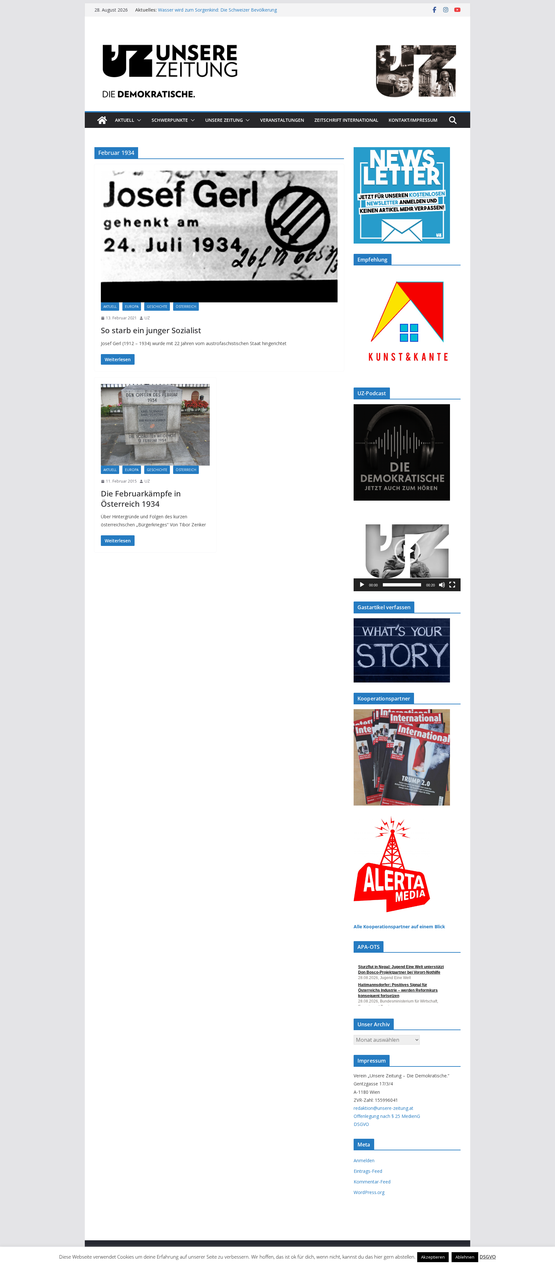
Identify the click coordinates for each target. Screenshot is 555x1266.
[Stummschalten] (442, 585)
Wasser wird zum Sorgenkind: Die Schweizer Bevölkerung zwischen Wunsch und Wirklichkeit (217, 13)
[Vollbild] (452, 585)
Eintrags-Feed (368, 1171)
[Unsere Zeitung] (277, 36)
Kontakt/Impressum (413, 120)
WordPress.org (369, 1192)
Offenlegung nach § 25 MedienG (387, 1116)
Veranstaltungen (282, 120)
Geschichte (157, 306)
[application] (407, 551)
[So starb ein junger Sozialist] (219, 236)
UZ (147, 318)
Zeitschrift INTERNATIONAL (346, 120)
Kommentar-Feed (372, 1182)
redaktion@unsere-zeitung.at (383, 1108)
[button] (137, 120)
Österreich (186, 306)
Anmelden (364, 1160)
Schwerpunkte (170, 120)
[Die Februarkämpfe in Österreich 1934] (155, 425)
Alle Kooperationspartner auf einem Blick (399, 926)
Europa (131, 306)
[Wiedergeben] (362, 585)
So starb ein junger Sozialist (151, 330)
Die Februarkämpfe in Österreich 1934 (141, 498)
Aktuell (124, 120)
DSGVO (361, 1124)
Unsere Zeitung (224, 120)
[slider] (402, 584)
